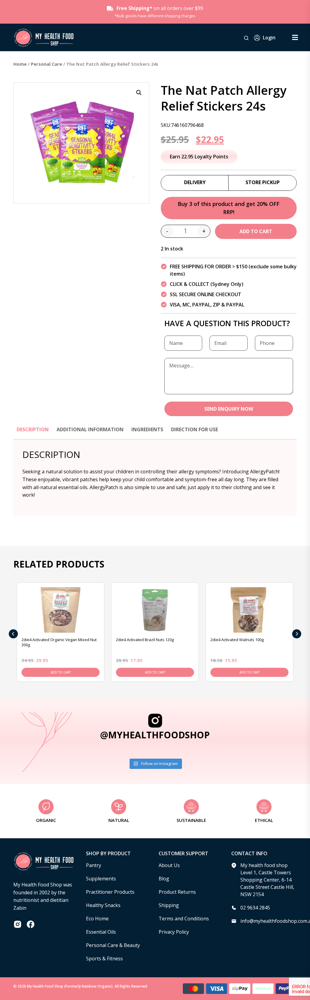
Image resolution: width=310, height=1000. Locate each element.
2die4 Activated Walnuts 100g (237, 639)
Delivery (195, 182)
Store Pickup (263, 182)
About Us (169, 865)
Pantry (93, 865)
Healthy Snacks (103, 905)
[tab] (33, 432)
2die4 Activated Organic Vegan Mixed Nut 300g (59, 642)
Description (33, 429)
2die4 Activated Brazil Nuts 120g (145, 639)
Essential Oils (101, 932)
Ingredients (147, 429)
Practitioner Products (110, 892)
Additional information (90, 429)
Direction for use (194, 429)
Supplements (101, 878)
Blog (164, 878)
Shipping (169, 905)
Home (20, 64)
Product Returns (177, 892)
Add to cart (255, 231)
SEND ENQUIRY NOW (228, 409)
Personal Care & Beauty (113, 945)
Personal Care (46, 64)
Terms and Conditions (184, 918)
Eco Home (97, 918)
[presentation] (13, 633)
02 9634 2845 (255, 907)
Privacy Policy (174, 932)
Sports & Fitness (104, 958)
